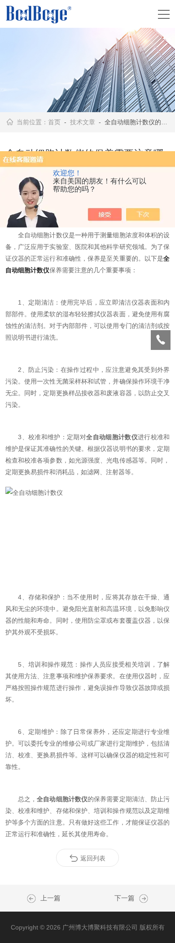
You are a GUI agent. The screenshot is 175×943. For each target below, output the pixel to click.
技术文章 (82, 122)
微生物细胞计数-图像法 (141, 898)
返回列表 (92, 858)
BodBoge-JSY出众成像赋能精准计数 (33, 898)
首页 (54, 122)
